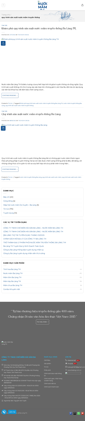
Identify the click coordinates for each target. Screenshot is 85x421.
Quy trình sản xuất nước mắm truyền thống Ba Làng (31, 114)
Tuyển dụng (8, 213)
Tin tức (6, 209)
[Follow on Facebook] (70, 413)
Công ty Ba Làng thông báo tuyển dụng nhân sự (23, 250)
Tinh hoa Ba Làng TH (12, 269)
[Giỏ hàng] (82, 5)
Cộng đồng (8, 201)
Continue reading (10, 95)
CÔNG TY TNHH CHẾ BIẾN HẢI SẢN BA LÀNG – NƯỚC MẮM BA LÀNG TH (33, 228)
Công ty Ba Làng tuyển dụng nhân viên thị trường (24, 253)
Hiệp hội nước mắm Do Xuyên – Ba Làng (19, 205)
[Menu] (3, 5)
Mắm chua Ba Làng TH (12, 285)
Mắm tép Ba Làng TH (12, 281)
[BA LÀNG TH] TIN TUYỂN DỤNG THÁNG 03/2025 (23, 235)
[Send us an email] (74, 413)
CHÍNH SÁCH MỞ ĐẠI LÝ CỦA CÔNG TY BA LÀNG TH (24, 239)
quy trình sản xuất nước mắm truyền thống (19, 105)
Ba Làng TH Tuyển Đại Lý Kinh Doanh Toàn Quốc (23, 246)
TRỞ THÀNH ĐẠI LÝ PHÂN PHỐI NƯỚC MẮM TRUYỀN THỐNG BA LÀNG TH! (34, 243)
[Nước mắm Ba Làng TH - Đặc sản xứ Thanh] (42, 5)
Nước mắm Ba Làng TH (12, 273)
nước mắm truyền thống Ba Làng (31, 177)
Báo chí (6, 197)
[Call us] (78, 413)
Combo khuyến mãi (11, 289)
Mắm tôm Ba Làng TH (12, 277)
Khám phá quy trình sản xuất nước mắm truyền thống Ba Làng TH (39, 28)
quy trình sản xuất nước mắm (51, 177)
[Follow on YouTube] (82, 413)
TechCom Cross (23, 34)
